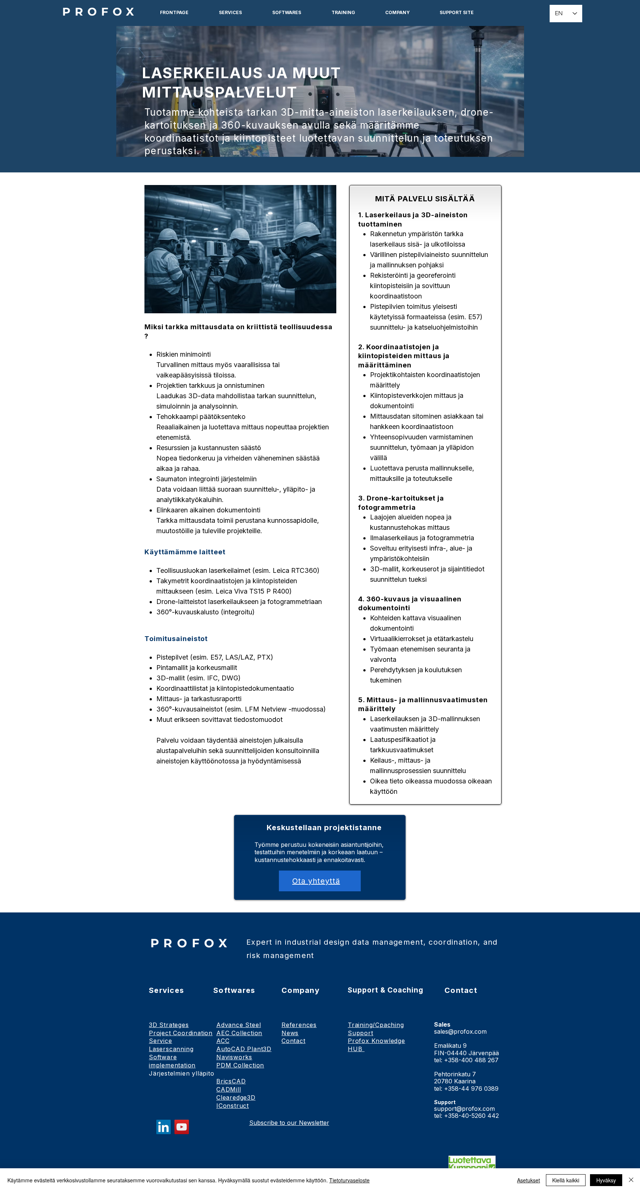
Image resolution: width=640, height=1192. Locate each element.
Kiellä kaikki (565, 1180)
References (299, 1024)
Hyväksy (606, 1180)
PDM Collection (240, 1065)
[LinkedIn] (163, 1127)
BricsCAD (231, 1081)
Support (360, 1033)
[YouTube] (181, 1127)
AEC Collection (239, 1033)
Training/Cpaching (376, 1024)
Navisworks (234, 1057)
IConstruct (232, 1105)
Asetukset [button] (528, 1180)
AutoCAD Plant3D (243, 1049)
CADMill (228, 1089)
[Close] (631, 1180)
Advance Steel (238, 1024)
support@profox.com (464, 1108)
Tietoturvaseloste (349, 1180)
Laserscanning (171, 1049)
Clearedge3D (236, 1097)
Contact (293, 1040)
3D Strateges (169, 1024)
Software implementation (172, 1061)
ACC (222, 1040)
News (290, 1033)
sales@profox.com (460, 1031)
